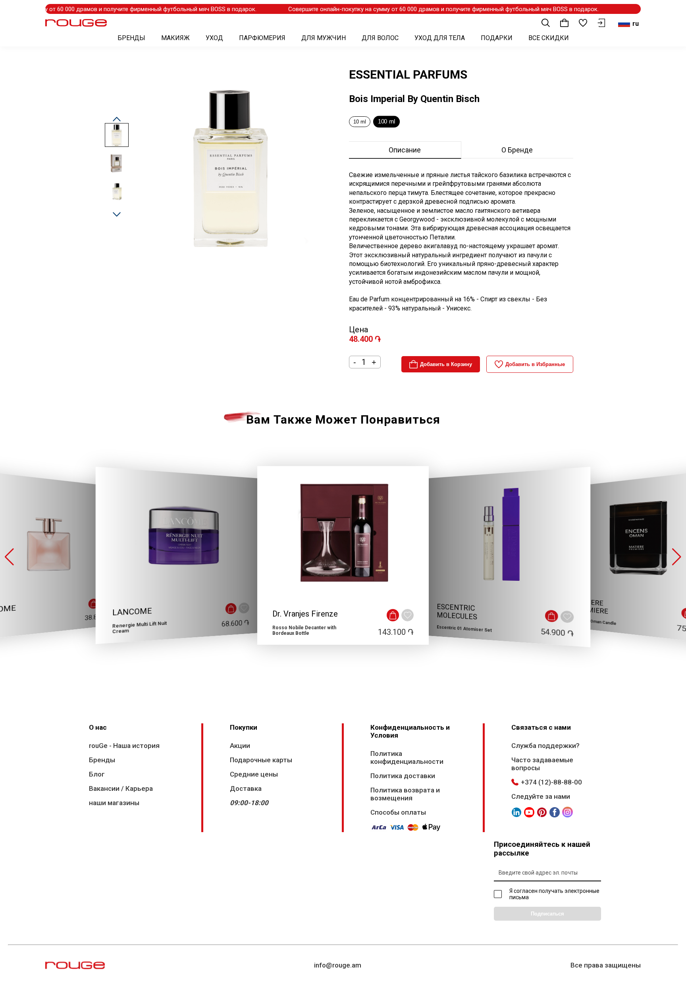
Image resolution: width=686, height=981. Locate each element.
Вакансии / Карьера (121, 788)
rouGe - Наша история (124, 746)
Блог (97, 774)
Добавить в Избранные (535, 364)
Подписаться (547, 914)
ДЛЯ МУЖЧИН (323, 38)
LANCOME (132, 612)
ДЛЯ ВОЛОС (380, 38)
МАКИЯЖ (175, 38)
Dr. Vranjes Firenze (305, 614)
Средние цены (254, 774)
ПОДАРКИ (497, 38)
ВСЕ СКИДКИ (548, 38)
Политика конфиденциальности (406, 757)
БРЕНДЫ (131, 38)
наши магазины (114, 803)
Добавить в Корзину (446, 364)
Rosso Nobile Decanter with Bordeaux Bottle (304, 630)
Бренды (102, 760)
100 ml (386, 121)
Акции (240, 746)
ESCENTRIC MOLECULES (457, 612)
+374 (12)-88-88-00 (551, 782)
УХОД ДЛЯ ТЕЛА (439, 38)
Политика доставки (402, 776)
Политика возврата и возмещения (405, 794)
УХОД (214, 38)
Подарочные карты (261, 760)
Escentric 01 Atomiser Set (464, 628)
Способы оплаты (398, 812)
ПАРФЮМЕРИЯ (262, 38)
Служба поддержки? (545, 746)
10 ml (359, 122)
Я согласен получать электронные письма (554, 894)
